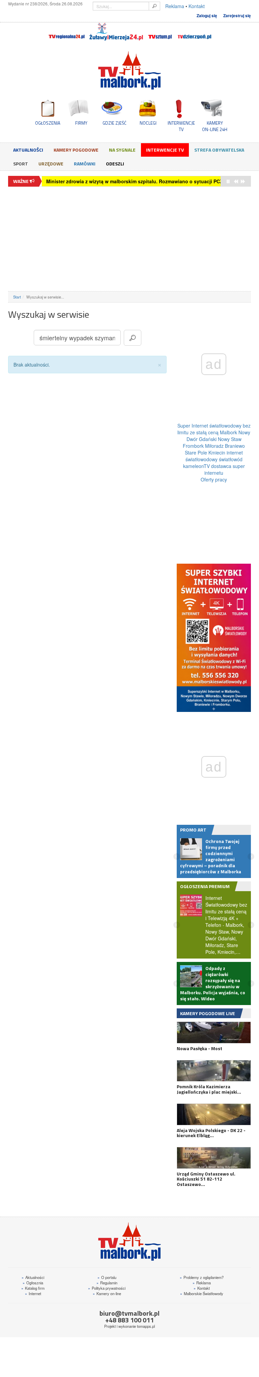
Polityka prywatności (106, 1288)
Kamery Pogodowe (76, 149)
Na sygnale (122, 149)
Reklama (174, 6)
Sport (20, 163)
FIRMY (81, 123)
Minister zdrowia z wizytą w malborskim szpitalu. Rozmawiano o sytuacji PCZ (134, 181)
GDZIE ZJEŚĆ (114, 123)
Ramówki (84, 163)
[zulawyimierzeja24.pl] (116, 32)
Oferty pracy (214, 479)
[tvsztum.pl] (160, 32)
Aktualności (28, 149)
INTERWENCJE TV (181, 126)
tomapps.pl (146, 1326)
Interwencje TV (165, 149)
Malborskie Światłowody (201, 1293)
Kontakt (197, 6)
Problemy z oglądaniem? (202, 1277)
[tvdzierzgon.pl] (194, 32)
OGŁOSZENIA (47, 123)
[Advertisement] (129, 239)
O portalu (106, 1277)
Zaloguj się (207, 16)
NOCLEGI (148, 123)
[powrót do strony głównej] (129, 70)
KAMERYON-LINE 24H (214, 126)
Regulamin (106, 1282)
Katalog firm (33, 1288)
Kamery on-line (107, 1293)
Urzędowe (50, 163)
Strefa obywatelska (219, 149)
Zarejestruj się (237, 16)
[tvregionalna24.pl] (66, 32)
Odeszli (115, 163)
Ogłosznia (33, 1282)
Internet (33, 1293)
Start (17, 297)
